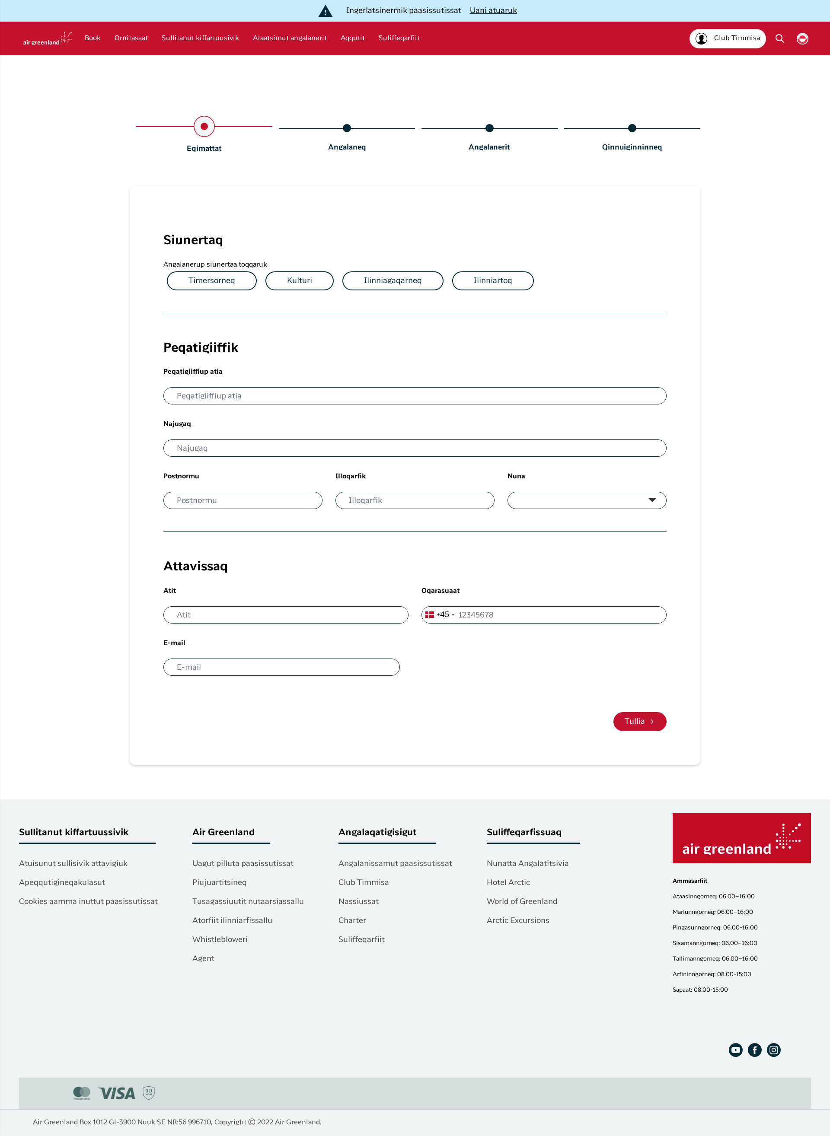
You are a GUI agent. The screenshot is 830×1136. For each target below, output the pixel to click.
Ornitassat (131, 38)
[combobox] (439, 615)
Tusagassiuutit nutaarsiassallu (248, 901)
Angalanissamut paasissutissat (395, 863)
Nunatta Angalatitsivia (528, 863)
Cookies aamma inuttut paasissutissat (88, 901)
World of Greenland (522, 901)
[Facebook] (755, 1050)
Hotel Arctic (508, 882)
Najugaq (177, 424)
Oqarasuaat (440, 591)
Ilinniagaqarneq (393, 280)
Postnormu (181, 477)
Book (93, 38)
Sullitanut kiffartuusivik (200, 38)
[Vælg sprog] (802, 39)
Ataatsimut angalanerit (290, 38)
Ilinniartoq (493, 280)
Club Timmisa (363, 882)
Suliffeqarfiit (399, 38)
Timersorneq (211, 280)
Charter (352, 920)
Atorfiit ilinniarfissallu (232, 920)
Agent (203, 958)
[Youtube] (736, 1050)
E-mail (174, 643)
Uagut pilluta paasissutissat (243, 863)
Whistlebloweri (220, 939)
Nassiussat (358, 901)
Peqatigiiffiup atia (193, 372)
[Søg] (779, 38)
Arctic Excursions (518, 920)
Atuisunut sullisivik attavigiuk (73, 863)
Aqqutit (353, 38)
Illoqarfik (350, 477)
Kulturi (299, 280)
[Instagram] (774, 1050)
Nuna (516, 477)
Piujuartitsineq (219, 882)
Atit (169, 591)
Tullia (635, 721)
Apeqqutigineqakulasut (62, 882)
